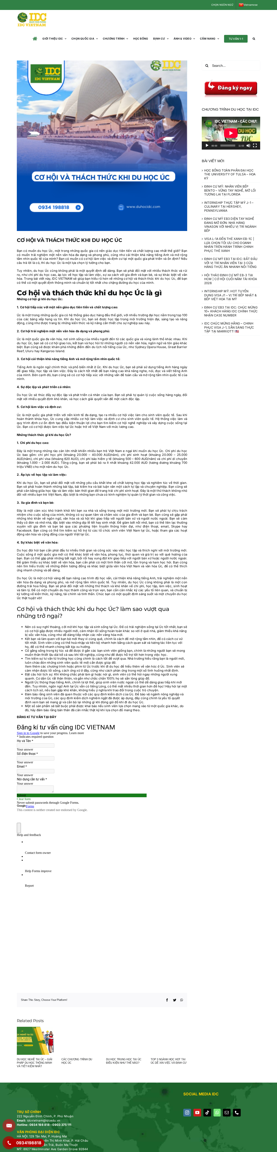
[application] (231, 133)
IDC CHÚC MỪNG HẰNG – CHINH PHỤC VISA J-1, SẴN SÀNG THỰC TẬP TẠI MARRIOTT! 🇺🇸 (229, 327)
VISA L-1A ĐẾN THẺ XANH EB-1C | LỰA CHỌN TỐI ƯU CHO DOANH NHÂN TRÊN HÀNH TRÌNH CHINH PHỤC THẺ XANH (229, 245)
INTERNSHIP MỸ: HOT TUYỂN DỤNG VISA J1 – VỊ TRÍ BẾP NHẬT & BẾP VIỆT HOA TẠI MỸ (230, 295)
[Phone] (237, 1112)
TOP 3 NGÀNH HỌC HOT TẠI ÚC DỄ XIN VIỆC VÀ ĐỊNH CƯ (169, 1061)
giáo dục (112, 251)
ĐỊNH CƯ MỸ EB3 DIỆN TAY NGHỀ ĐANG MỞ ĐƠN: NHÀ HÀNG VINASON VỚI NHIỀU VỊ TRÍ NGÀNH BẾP (230, 225)
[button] (254, 38)
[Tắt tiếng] (248, 145)
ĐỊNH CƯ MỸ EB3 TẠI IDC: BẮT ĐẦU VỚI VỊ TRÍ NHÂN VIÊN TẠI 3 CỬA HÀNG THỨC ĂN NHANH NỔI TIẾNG (230, 263)
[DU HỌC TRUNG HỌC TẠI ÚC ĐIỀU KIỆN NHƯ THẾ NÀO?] (124, 1040)
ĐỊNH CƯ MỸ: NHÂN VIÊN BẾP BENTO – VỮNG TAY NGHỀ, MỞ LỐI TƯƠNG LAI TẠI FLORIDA (230, 190)
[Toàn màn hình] (255, 145)
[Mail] (227, 1112)
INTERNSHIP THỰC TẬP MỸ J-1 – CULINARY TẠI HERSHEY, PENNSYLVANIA (228, 206)
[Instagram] (187, 1112)
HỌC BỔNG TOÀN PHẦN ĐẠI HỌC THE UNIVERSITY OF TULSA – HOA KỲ (230, 174)
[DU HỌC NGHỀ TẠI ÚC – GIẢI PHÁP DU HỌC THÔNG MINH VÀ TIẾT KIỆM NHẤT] (35, 1040)
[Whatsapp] (217, 1112)
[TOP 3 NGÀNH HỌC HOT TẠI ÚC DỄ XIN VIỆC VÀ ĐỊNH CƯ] (169, 1040)
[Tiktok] (207, 1112)
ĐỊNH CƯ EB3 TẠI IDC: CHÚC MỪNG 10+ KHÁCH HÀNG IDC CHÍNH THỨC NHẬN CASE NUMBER (231, 311)
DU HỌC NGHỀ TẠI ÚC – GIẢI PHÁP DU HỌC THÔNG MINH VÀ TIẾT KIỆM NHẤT (34, 1063)
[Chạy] (207, 145)
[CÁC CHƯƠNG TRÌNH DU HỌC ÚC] (79, 1040)
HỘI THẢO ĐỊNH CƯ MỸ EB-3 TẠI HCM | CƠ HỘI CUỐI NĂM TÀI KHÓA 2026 (230, 279)
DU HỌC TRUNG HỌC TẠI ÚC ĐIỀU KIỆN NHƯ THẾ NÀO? (123, 1061)
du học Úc (167, 278)
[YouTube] (197, 1112)
